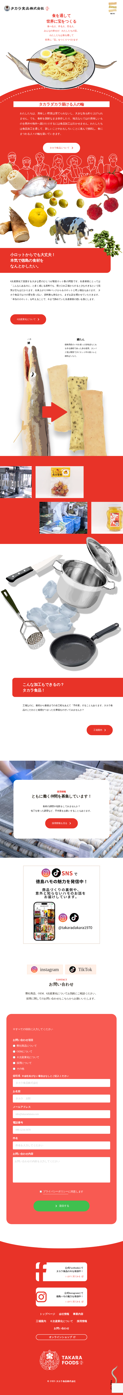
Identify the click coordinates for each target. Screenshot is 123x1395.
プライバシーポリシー (55, 1191)
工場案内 (41, 1321)
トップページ (47, 1314)
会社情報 (64, 1314)
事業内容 (78, 1314)
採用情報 (82, 1321)
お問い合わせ (61, 1328)
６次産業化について (61, 1321)
